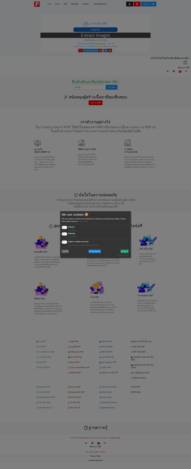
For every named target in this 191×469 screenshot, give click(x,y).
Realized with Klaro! (123, 255)
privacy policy (83, 221)
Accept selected (94, 251)
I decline (65, 251)
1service (72, 230)
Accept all (124, 251)
